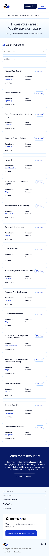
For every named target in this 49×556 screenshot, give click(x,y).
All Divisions (9, 59)
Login (42, 6)
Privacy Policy (7, 552)
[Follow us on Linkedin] (42, 544)
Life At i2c (38, 15)
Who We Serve (8, 491)
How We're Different (10, 500)
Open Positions (12, 15)
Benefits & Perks (26, 15)
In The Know (7, 508)
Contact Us (17, 552)
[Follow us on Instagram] (45, 544)
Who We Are (7, 504)
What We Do (7, 495)
